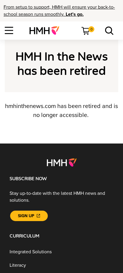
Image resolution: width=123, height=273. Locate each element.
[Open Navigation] (9, 30)
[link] (47, 30)
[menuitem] (47, 30)
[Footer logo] (61, 162)
